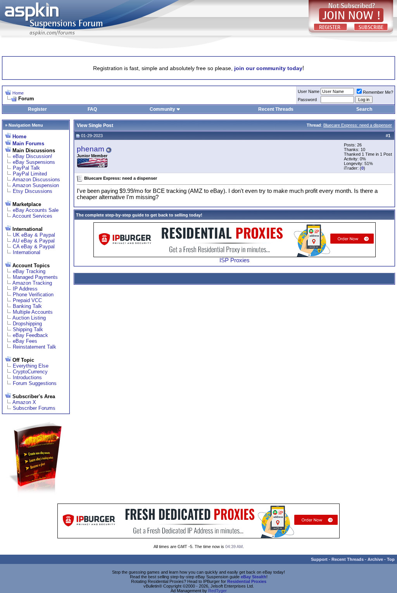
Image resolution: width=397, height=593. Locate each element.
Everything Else (30, 366)
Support (319, 559)
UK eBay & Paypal (34, 235)
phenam (90, 149)
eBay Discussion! (32, 156)
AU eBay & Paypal (33, 241)
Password (307, 99)
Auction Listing (29, 318)
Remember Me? (378, 92)
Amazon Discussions (36, 179)
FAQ (92, 109)
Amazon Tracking (32, 283)
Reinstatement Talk (34, 347)
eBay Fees (25, 341)
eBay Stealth (253, 576)
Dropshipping (27, 324)
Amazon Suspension (35, 185)
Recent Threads (275, 109)
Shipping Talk (28, 329)
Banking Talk (27, 306)
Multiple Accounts (33, 312)
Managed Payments (35, 277)
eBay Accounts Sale (36, 210)
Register (37, 109)
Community (162, 109)
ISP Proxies (234, 260)
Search (364, 109)
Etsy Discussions (32, 191)
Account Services (32, 216)
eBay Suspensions (34, 162)
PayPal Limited (30, 174)
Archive (375, 559)
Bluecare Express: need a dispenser (357, 125)
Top (391, 559)
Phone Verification (33, 294)
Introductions (27, 377)
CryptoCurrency (30, 372)
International (26, 252)
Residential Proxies (246, 581)
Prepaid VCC (27, 300)
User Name (308, 91)
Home (18, 93)
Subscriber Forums (34, 408)
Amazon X (24, 402)
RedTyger (217, 590)
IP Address (25, 289)
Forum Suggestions (35, 383)
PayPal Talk (26, 168)
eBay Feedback (30, 335)
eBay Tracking (29, 271)
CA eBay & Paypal (34, 246)
